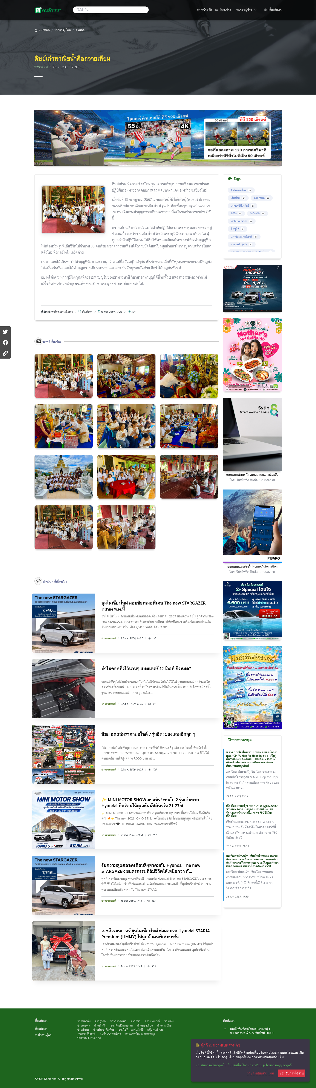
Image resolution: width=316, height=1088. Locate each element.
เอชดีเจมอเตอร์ (241, 221)
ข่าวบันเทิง (100, 1025)
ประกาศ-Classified (89, 1037)
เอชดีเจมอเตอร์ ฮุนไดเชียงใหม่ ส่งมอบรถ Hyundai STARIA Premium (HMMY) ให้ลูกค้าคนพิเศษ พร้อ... (155, 934)
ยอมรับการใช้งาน (291, 1073)
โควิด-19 (257, 213)
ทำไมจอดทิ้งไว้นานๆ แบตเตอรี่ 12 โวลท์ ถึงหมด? (146, 669)
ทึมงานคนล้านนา (63, 311)
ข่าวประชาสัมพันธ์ (103, 1029)
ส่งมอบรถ (261, 197)
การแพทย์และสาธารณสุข (140, 1033)
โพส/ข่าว (225, 9)
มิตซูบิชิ (237, 228)
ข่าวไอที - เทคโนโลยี (131, 1029)
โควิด (236, 213)
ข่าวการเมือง (164, 1025)
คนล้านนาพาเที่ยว (110, 1033)
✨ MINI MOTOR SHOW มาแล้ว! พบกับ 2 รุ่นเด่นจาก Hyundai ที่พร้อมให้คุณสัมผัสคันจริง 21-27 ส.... (150, 803)
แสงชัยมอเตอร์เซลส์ (243, 236)
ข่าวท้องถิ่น (84, 1021)
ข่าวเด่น (168, 1021)
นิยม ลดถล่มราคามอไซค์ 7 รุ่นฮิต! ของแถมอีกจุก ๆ (148, 734)
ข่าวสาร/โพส (62, 30)
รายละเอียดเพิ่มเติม (260, 1073)
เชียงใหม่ (238, 197)
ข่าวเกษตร (83, 1025)
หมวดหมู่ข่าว (246, 9)
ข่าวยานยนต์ (152, 1021)
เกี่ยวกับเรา (275, 9)
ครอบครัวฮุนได (241, 244)
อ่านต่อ (80, 30)
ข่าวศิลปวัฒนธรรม (122, 1025)
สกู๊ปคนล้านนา (155, 1029)
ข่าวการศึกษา (118, 1021)
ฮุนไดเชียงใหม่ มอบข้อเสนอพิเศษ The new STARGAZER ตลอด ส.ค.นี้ (153, 606)
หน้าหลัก (206, 9)
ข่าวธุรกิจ (100, 1021)
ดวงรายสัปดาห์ (86, 1033)
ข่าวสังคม (41, 67)
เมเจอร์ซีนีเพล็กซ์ (242, 205)
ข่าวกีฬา (136, 1021)
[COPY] (5, 353)
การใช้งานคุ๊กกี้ (43, 1035)
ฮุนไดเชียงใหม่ (241, 190)
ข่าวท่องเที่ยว (145, 1025)
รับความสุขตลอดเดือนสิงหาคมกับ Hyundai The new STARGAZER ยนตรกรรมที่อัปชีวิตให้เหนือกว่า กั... (150, 868)
